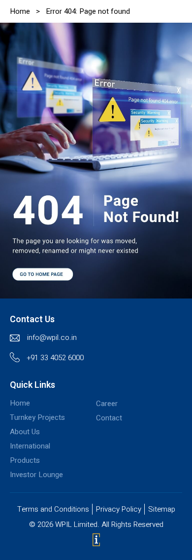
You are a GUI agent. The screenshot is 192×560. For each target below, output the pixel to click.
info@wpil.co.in (52, 337)
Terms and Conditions (53, 509)
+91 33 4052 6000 (55, 357)
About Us (25, 431)
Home (20, 11)
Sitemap (161, 509)
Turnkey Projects (37, 417)
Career (107, 403)
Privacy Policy (118, 509)
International (30, 446)
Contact (109, 417)
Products (25, 460)
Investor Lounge (36, 474)
